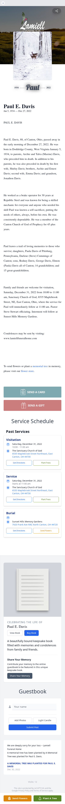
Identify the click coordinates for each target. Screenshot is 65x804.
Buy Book (31, 632)
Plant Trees (46, 462)
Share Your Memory (20, 675)
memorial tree (40, 366)
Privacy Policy (24, 790)
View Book (15, 632)
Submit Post (32, 727)
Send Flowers (46, 530)
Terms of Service (41, 790)
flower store (27, 371)
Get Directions (19, 462)
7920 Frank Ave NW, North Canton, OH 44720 (35, 524)
